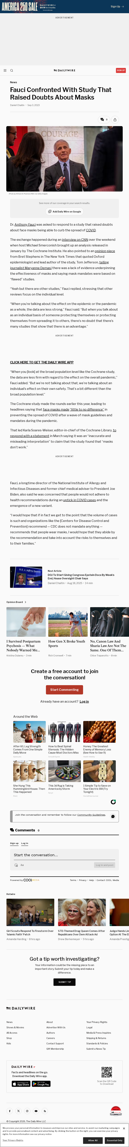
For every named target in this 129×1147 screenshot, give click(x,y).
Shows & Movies (15, 1027)
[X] (18, 1111)
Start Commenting (64, 690)
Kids (8, 1043)
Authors (50, 1032)
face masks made (56, 409)
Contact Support (55, 1043)
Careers (50, 1038)
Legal (89, 1027)
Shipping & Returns (96, 1038)
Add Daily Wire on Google (67, 211)
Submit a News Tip (96, 1048)
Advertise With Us (55, 1027)
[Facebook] (9, 1111)
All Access (11, 1032)
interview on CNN (75, 240)
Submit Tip (65, 982)
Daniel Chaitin (17, 105)
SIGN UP (121, 70)
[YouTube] (36, 1111)
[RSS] (45, 1111)
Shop (9, 1038)
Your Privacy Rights (96, 1022)
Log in (84, 701)
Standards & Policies (97, 1043)
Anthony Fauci (25, 224)
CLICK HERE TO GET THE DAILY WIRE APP (42, 362)
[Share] (115, 120)
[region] (64, 1135)
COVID (91, 230)
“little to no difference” (87, 409)
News (9, 1022)
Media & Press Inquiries (98, 1032)
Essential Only (114, 1140)
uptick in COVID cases (79, 500)
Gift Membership (55, 1048)
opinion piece (105, 251)
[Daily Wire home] (64, 70)
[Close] (124, 1128)
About (49, 1022)
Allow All (93, 1140)
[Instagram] (27, 1111)
